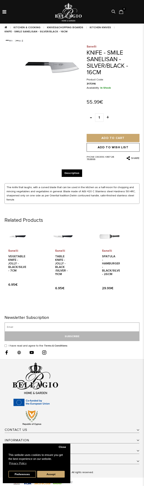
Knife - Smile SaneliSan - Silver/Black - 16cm (36, 31)
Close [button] (62, 447)
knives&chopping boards (65, 27)
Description (71, 173)
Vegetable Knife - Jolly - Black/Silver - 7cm (18, 263)
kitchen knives (100, 27)
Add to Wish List (113, 147)
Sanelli (13, 250)
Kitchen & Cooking (27, 27)
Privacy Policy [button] (18, 463)
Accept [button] (51, 474)
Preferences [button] (22, 474)
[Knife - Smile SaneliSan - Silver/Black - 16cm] (52, 68)
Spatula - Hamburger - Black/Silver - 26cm (112, 265)
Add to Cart (112, 138)
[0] (121, 12)
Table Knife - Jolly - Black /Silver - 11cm (61, 265)
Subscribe (72, 336)
